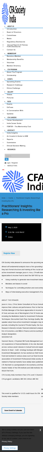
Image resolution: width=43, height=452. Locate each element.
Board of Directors (14, 32)
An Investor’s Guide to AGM (17, 136)
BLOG (9, 101)
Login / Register (12, 163)
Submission (11, 142)
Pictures (10, 98)
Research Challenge (14, 85)
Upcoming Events (14, 82)
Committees (11, 35)
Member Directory (14, 66)
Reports (10, 139)
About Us (10, 26)
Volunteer (10, 62)
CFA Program (12, 69)
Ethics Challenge (13, 88)
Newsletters (12, 166)
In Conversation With (15, 110)
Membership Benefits (15, 59)
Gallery (10, 92)
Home (3, 198)
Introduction (12, 29)
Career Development (15, 120)
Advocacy (11, 130)
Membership (11, 53)
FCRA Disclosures (14, 46)
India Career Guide (14, 123)
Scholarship (11, 75)
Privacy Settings (10, 448)
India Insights (12, 133)
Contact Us (11, 50)
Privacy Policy (7, 441)
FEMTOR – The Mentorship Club (19, 126)
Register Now (9, 253)
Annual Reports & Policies (17, 45)
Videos (9, 94)
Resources (11, 149)
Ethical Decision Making (16, 146)
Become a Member (14, 56)
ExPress (10, 107)
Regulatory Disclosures (16, 42)
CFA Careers (12, 117)
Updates (10, 114)
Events (10, 79)
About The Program (14, 72)
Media (9, 38)
